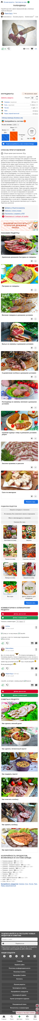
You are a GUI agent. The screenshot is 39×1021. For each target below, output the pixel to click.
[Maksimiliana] (3, 649)
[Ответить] (36, 643)
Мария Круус (9, 13)
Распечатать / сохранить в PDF (15, 213)
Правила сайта (19, 964)
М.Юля (8, 626)
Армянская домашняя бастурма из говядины (19, 257)
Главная (19, 961)
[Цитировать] (32, 643)
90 (5, 48)
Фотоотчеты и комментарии (19, 1008)
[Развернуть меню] (37, 1012)
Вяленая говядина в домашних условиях (17, 315)
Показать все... (31, 603)
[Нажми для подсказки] (25, 121)
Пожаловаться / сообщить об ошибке (16, 216)
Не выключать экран (31, 93)
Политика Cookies (19, 972)
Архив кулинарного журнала (19, 998)
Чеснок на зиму (10, 559)
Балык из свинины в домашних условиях (17, 344)
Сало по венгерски (9, 492)
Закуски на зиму (28, 578)
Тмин (5, 110)
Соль (6, 105)
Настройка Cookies (19, 975)
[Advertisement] (19, 70)
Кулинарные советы (19, 988)
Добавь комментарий (20, 617)
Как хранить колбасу (10, 824)
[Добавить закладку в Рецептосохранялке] (32, 49)
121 (36, 48)
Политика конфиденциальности (19, 968)
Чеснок (6, 108)
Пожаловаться (7, 16)
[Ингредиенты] (37, 1005)
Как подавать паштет (10, 774)
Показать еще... (31, 502)
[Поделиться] (37, 1009)
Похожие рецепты (18, 16)
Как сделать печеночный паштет (14, 749)
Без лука (10, 596)
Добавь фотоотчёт (20, 614)
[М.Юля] (3, 627)
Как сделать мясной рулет (12, 723)
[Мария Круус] (3, 675)
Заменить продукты (7, 97)
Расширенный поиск (19, 1004)
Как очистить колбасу (10, 799)
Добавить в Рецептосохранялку (15, 208)
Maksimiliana (9, 648)
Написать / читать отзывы (13, 210)
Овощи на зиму (10, 578)
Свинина (7, 102)
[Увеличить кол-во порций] (37, 96)
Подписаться (20, 943)
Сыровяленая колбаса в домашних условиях (19, 373)
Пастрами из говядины (10, 286)
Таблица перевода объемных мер (12, 117)
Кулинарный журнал (19, 995)
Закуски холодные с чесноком (19, 509)
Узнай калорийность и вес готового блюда (20, 144)
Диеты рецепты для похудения (29, 597)
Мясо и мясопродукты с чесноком (19, 518)
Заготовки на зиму (10, 540)
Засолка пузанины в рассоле (13, 463)
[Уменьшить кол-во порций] (37, 99)
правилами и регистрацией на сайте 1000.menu (17, 949)
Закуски (28, 540)
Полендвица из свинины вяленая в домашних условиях (19, 402)
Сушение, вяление (29, 559)
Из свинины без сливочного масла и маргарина (19, 514)
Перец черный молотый (11, 113)
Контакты (19, 979)
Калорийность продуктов (19, 991)
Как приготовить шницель (11, 850)
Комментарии (29, 16)
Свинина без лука (19, 522)
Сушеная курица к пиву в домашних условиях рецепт (19, 433)
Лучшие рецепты (19, 984)
